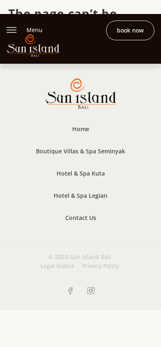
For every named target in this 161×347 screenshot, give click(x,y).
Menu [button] (34, 30)
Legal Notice (57, 266)
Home (80, 129)
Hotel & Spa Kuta (81, 173)
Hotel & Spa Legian (80, 195)
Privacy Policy (100, 266)
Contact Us (80, 218)
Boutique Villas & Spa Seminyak (80, 151)
